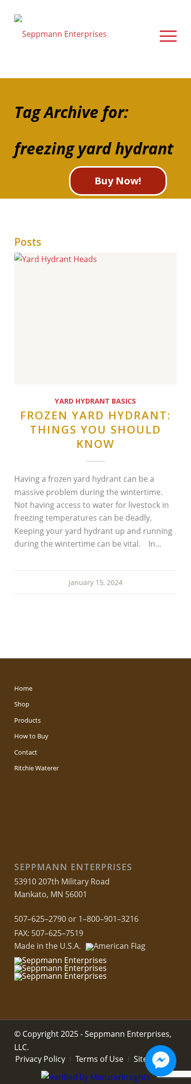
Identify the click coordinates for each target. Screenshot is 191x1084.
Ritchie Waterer (36, 767)
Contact (25, 752)
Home (23, 688)
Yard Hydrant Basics (95, 401)
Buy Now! (118, 180)
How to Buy (31, 736)
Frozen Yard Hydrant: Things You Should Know (95, 429)
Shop (21, 704)
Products (27, 720)
